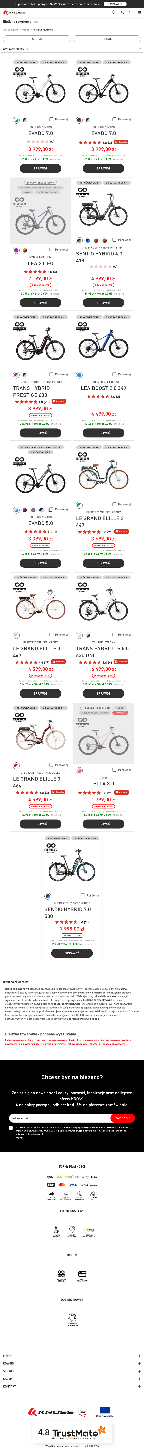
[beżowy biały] (16, 635)
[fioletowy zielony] (33, 510)
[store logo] (14, 12)
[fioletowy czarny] (25, 510)
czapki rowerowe (57, 1040)
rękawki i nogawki (78, 1043)
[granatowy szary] (79, 241)
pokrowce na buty (29, 1043)
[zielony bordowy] (96, 241)
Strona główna (10, 29)
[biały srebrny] (79, 635)
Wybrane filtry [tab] (13, 49)
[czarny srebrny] (25, 120)
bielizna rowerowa (15, 1040)
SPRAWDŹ (115, 4)
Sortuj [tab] (37, 38)
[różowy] (79, 771)
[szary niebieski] (16, 510)
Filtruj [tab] (107, 38)
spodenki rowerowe (114, 1043)
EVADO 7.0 (40, 133)
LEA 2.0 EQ (40, 263)
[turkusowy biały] (79, 505)
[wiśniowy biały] (16, 766)
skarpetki (95, 1043)
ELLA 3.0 (103, 783)
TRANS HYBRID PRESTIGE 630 (31, 391)
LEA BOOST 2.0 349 (103, 387)
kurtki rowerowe (110, 1040)
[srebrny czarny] (88, 635)
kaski (72, 1040)
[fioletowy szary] (16, 375)
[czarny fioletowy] (79, 120)
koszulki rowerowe (88, 1040)
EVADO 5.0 (40, 522)
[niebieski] (79, 375)
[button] (59, 119)
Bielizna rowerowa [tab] (15, 982)
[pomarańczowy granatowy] (25, 250)
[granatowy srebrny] (42, 510)
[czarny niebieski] (48, 896)
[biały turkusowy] (16, 120)
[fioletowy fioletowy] (16, 250)
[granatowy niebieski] (88, 241)
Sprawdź (40, 168)
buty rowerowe (36, 1040)
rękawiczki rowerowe (53, 1043)
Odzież (25, 29)
